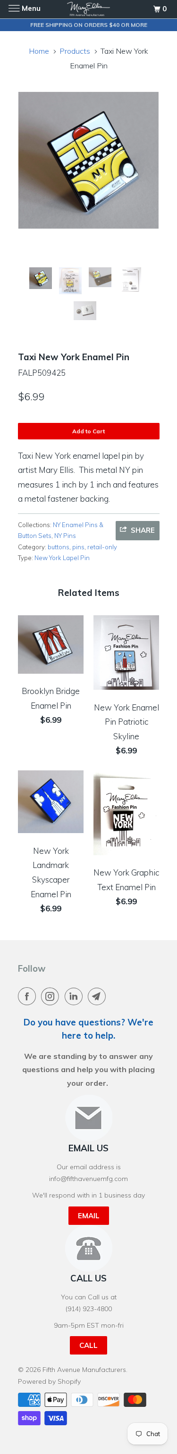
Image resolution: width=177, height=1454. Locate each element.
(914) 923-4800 (89, 1309)
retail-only (102, 547)
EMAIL (89, 1215)
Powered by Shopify (49, 1381)
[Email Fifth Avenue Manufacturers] (99, 996)
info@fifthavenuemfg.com (88, 1178)
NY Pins (65, 535)
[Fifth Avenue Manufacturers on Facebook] (29, 996)
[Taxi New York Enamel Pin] (89, 160)
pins (78, 547)
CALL (88, 1345)
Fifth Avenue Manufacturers (84, 1369)
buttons (58, 547)
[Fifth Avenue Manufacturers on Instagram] (52, 996)
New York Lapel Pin (62, 558)
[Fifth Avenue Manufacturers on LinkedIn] (75, 996)
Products (74, 51)
